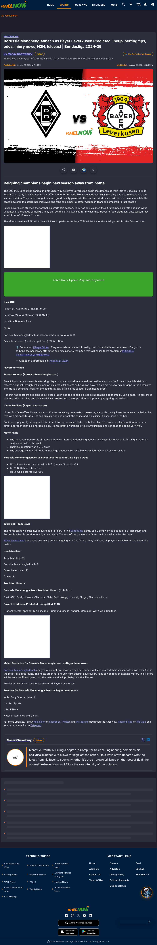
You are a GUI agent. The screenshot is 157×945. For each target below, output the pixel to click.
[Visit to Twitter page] (143, 740)
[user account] (153, 5)
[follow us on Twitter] (78, 915)
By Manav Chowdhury (18, 53)
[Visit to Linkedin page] (148, 740)
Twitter (66, 721)
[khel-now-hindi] (138, 5)
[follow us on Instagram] (73, 915)
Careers (114, 863)
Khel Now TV (142, 874)
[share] (93, 170)
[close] (149, 922)
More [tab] (114, 5)
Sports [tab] (64, 5)
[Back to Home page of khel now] (14, 5)
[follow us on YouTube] (84, 915)
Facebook (55, 721)
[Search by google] (123, 5)
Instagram (82, 721)
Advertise (115, 869)
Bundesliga (11, 36)
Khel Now (39, 721)
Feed (138, 863)
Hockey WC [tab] (80, 5)
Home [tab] (50, 5)
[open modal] (146, 892)
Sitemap (140, 869)
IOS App (141, 721)
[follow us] (83, 170)
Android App (125, 721)
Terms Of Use (96, 880)
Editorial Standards (119, 880)
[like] (63, 170)
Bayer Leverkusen (14, 540)
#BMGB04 (128, 350)
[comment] (73, 170)
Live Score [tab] (98, 5)
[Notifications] (145, 5)
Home (92, 863)
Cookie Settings (118, 886)
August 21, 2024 (59, 360)
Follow (40, 54)
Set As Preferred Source (139, 54)
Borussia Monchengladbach (20, 670)
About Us (94, 869)
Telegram (36, 725)
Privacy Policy (117, 874)
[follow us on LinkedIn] (90, 915)
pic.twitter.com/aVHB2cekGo (33, 354)
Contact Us (95, 874)
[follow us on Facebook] (66, 915)
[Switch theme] (131, 4)
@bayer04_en (41, 347)
